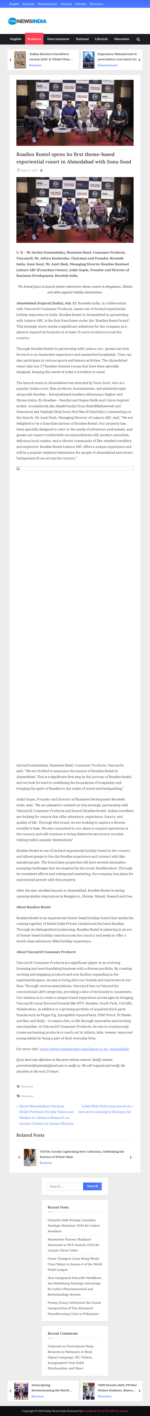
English (14, 4)
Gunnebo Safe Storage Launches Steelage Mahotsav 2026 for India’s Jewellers (74, 1225)
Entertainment (47, 4)
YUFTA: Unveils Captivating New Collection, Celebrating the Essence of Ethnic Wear (82, 1154)
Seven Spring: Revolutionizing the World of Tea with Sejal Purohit (51, 1388)
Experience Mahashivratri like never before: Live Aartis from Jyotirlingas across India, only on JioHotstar (119, 57)
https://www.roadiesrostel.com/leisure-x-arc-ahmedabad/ (84, 1049)
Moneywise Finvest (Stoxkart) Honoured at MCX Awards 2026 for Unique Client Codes (73, 1244)
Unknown (55, 1346)
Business (28, 4)
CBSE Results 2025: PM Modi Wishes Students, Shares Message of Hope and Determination (118, 1388)
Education (96, 4)
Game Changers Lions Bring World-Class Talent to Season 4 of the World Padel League (75, 1264)
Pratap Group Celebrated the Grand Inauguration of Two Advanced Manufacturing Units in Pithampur (74, 1308)
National (66, 4)
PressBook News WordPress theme (105, 1411)
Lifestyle (80, 4)
